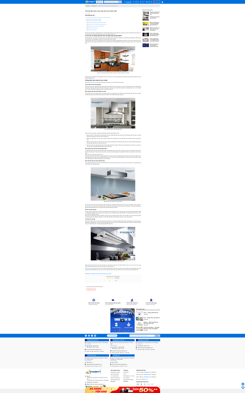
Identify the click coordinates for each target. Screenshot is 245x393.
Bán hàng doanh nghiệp (128, 379)
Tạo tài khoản (112, 335)
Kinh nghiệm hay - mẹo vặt (128, 375)
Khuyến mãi (143, 2)
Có (109, 280)
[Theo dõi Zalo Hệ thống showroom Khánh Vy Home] (89, 335)
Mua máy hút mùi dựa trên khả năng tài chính (97, 24)
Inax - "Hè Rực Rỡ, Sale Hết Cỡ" (152, 317)
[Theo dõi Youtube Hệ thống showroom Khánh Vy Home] (95, 335)
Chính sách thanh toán (115, 377)
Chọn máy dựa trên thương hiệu (94, 20)
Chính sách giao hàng (115, 379)
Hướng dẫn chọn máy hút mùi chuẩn (94, 19)
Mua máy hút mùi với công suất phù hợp (96, 26)
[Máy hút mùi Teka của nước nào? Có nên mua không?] (146, 29)
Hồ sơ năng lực (126, 377)
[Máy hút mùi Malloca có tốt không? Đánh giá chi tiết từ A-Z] (146, 23)
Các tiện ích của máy (92, 29)
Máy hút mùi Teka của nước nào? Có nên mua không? (154, 29)
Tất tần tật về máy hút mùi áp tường (154, 17)
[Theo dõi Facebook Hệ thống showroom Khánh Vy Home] (86, 335)
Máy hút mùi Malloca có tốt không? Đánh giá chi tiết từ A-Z (154, 23)
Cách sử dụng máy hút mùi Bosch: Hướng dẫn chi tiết (154, 45)
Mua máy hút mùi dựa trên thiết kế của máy (97, 22)
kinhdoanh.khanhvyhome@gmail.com (97, 384)
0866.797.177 (145, 379)
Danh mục (100, 1)
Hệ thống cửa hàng (137, 2)
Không (116, 280)
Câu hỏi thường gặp (115, 374)
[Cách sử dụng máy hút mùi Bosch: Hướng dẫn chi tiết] (146, 45)
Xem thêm (113, 381)
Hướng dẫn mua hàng (115, 372)
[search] (120, 2)
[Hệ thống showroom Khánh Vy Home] (90, 2)
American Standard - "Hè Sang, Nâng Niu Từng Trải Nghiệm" (151, 328)
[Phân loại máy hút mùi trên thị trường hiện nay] (146, 13)
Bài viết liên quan (148, 10)
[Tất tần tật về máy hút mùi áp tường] (146, 18)
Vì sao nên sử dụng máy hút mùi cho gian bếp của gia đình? (99, 17)
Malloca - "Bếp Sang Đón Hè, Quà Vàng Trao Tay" (151, 323)
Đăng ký (157, 335)
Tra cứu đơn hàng (114, 375)
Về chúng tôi (125, 372)
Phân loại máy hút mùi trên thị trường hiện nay (155, 13)
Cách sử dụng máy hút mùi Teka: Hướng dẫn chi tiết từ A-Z (154, 34)
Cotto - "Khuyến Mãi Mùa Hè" (151, 312)
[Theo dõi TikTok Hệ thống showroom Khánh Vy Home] (92, 335)
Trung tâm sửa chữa (150, 2)
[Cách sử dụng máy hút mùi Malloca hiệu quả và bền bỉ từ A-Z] (146, 40)
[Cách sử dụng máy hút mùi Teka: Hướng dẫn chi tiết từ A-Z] (146, 34)
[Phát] (122, 320)
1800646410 (128, 2)
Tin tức (124, 374)
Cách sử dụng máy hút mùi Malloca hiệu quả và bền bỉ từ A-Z (154, 39)
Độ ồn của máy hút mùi (92, 27)
